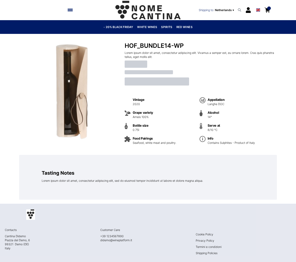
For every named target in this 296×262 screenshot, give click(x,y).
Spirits (166, 27)
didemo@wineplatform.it (116, 240)
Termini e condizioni (208, 246)
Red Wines (184, 27)
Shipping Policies (206, 253)
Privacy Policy (205, 240)
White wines (147, 27)
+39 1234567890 (112, 236)
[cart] (267, 10)
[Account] (248, 10)
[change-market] (217, 10)
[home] (147, 10)
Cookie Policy (204, 234)
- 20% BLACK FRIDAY (118, 27)
